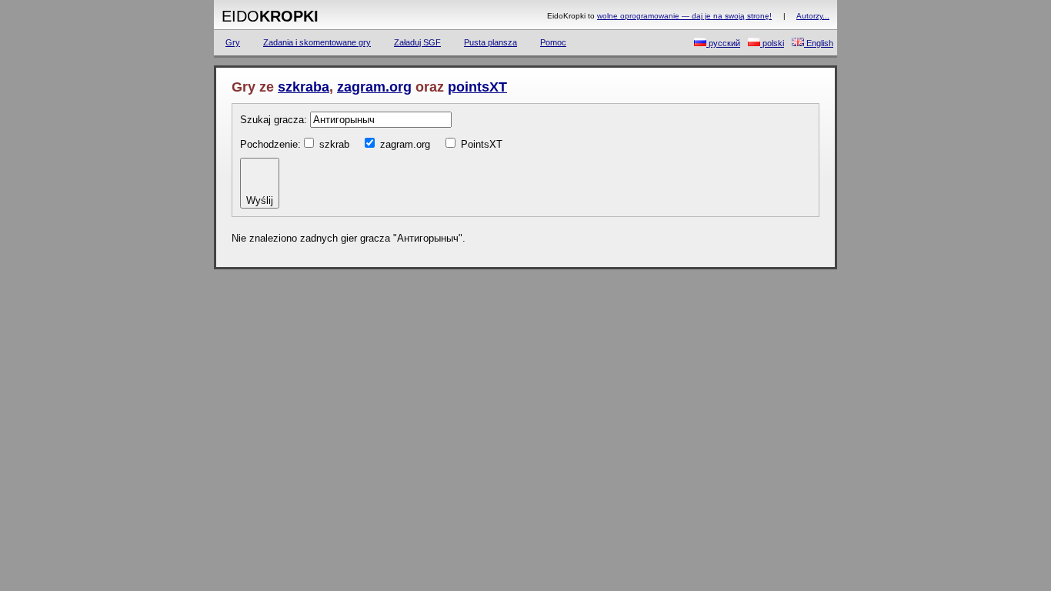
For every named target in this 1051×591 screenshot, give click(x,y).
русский (723, 43)
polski (772, 43)
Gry (232, 42)
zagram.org (374, 87)
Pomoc (553, 42)
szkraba (303, 87)
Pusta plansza (490, 42)
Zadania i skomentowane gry (317, 42)
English (818, 43)
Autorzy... (812, 16)
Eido (270, 16)
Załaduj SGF (417, 42)
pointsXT (477, 87)
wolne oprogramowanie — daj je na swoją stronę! (684, 16)
